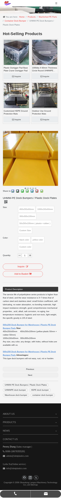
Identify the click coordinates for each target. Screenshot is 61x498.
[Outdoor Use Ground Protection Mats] (44, 95)
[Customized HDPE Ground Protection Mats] (16, 95)
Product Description (14, 289)
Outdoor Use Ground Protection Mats (41, 112)
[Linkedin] (30, 477)
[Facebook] (24, 477)
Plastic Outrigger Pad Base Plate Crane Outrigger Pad (16, 69)
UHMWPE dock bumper (15, 390)
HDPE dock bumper (40, 390)
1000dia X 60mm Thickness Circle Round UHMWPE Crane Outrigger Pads (44, 69)
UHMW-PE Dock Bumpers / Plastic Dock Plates (26, 385)
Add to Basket (21, 274)
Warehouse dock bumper (16, 395)
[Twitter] (36, 477)
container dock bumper (42, 395)
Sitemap (34, 485)
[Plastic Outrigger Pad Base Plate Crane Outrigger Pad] (16, 52)
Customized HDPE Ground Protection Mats (16, 112)
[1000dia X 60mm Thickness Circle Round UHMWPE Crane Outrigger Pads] (44, 52)
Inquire (18, 76)
